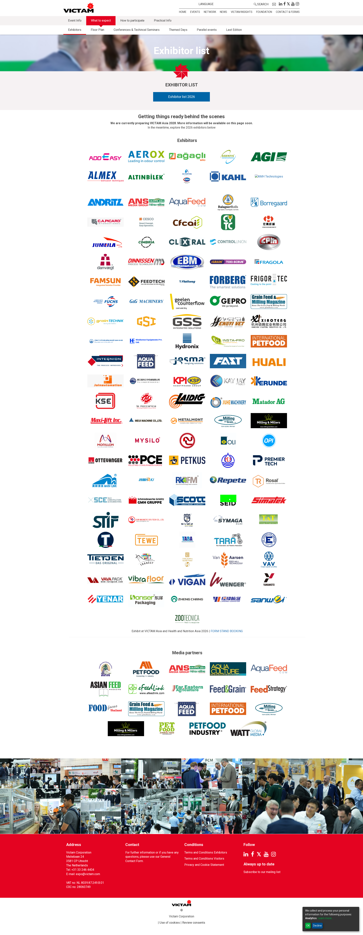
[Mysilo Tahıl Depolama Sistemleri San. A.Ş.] (146, 441)
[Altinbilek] (146, 177)
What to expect (101, 20)
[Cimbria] (146, 242)
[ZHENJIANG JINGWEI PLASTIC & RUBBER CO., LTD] (228, 599)
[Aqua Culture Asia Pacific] (228, 669)
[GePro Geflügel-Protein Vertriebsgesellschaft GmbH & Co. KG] (228, 302)
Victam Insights (241, 11)
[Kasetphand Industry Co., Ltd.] (187, 381)
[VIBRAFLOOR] (146, 579)
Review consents (193, 922)
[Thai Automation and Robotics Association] (228, 540)
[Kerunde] (269, 381)
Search (262, 4)
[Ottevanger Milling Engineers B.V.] (105, 460)
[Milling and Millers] (269, 421)
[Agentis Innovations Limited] (228, 157)
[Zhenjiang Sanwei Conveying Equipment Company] (269, 599)
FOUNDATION (264, 11)
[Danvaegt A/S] (105, 262)
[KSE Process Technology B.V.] (105, 401)
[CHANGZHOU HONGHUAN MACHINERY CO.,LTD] (269, 222)
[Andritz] (105, 202)
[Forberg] (228, 282)
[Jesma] (187, 361)
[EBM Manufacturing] (187, 262)
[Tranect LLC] (146, 560)
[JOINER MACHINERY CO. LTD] (146, 381)
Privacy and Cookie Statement (204, 865)
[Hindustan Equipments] (146, 341)
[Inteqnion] (105, 361)
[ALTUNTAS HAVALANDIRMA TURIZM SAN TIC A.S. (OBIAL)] (187, 177)
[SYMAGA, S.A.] (228, 520)
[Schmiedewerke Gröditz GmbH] (146, 500)
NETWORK (210, 11)
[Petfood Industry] (207, 729)
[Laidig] (187, 401)
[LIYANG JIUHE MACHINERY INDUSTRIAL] (228, 401)
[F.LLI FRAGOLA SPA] (269, 262)
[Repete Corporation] (228, 480)
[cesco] (146, 222)
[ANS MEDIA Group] (146, 202)
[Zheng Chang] (187, 599)
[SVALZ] (187, 520)
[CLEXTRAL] (187, 242)
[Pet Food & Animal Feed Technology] (167, 729)
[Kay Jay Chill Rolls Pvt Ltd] (228, 381)
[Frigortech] (269, 282)
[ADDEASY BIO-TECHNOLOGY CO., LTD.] (105, 157)
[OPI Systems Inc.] (269, 441)
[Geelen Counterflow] (187, 302)
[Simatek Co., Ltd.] (269, 500)
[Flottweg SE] (187, 282)
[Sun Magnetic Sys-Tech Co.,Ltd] (146, 520)
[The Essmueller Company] (269, 540)
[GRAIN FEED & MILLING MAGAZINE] (269, 302)
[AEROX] (146, 157)
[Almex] (105, 177)
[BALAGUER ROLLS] (228, 202)
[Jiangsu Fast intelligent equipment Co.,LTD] (228, 361)
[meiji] (146, 421)
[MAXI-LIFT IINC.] (105, 421)
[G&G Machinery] (146, 302)
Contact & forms (288, 11)
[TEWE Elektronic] (146, 540)
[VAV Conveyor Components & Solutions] (269, 560)
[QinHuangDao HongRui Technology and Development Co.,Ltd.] (146, 480)
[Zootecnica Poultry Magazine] (187, 619)
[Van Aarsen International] (228, 560)
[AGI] (269, 157)
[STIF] (105, 520)
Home (182, 11)
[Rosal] (269, 480)
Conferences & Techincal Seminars (137, 30)
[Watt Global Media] (248, 729)
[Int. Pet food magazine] (269, 341)
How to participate (132, 20)
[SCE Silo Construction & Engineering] (105, 500)
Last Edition (234, 30)
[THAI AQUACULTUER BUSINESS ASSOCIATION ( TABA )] (187, 540)
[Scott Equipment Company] (187, 500)
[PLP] (228, 460)
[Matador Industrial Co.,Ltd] (269, 401)
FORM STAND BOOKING (227, 631)
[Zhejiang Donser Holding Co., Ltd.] (146, 599)
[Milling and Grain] (228, 421)
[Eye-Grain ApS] (228, 262)
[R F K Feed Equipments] (187, 480)
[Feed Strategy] (269, 689)
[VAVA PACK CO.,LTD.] (105, 579)
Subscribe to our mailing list (262, 872)
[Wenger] (228, 579)
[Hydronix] (187, 341)
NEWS (223, 11)
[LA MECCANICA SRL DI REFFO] (146, 401)
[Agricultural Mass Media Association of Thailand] (105, 669)
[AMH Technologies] (269, 182)
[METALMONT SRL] (187, 421)
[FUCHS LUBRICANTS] (105, 302)
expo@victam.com (88, 874)
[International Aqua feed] (146, 361)
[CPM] (269, 242)
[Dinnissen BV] (146, 262)
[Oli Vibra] (228, 441)
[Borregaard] (269, 202)
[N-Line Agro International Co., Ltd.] (187, 441)
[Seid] (228, 500)
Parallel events (207, 30)
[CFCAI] (187, 222)
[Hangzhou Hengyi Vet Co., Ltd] (228, 321)
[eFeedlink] (146, 689)
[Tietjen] (105, 560)
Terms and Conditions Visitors (204, 858)
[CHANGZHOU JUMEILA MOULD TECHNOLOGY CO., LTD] (105, 242)
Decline (317, 925)
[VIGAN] (187, 579)
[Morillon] (105, 441)
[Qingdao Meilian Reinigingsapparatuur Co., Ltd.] (105, 480)
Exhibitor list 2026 (181, 97)
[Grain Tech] (105, 321)
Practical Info (162, 20)
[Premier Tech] (269, 460)
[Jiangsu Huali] (269, 361)
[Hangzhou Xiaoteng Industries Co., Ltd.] (269, 321)
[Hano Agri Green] (105, 341)
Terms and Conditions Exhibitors (205, 852)
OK (308, 925)
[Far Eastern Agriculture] (187, 689)
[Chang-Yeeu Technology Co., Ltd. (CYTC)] (228, 222)
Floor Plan (97, 30)
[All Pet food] (146, 669)
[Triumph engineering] (187, 560)
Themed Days (178, 30)
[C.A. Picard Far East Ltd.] (105, 222)
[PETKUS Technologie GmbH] (187, 460)
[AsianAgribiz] (105, 689)
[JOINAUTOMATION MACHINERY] (105, 381)
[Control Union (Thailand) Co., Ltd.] (228, 242)
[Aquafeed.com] (187, 202)
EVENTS (195, 11)
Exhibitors (74, 30)
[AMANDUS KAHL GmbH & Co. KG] (228, 177)
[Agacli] (187, 157)
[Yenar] (105, 599)
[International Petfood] (228, 709)
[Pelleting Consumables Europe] (146, 460)
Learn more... (325, 918)
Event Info (74, 20)
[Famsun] (105, 282)
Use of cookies (170, 922)
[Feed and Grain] (228, 689)
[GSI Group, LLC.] (146, 321)
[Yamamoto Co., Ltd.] (269, 579)
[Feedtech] (146, 282)
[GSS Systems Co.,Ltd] (187, 321)
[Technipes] (105, 540)
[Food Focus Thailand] (105, 709)
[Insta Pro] (228, 341)
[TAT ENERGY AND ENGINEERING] (269, 520)
